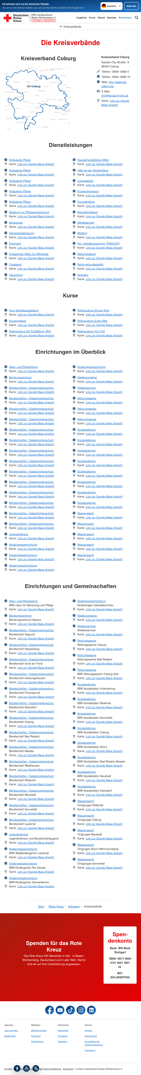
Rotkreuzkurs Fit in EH (91, 331)
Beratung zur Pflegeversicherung (29, 212)
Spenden (111, 17)
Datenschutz (91, 1036)
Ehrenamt (15, 243)
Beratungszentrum (20, 377)
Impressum (90, 1050)
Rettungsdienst (86, 254)
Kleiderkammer (86, 388)
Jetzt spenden (11, 1030)
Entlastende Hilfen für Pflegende (28, 254)
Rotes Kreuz (125, 17)
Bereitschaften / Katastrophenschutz (31, 388)
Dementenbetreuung (21, 233)
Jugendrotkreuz (18, 534)
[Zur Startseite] (29, 17)
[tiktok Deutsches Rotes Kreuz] (70, 1010)
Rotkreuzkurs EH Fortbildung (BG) (30, 331)
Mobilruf (82, 233)
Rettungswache (86, 398)
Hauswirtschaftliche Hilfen (93, 160)
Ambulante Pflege (20, 160)
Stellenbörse (37, 1041)
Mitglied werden (39, 1030)
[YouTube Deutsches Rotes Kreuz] (60, 1010)
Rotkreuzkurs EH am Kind (93, 310)
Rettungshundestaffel (90, 264)
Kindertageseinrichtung (23, 545)
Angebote (81, 17)
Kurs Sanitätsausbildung (24, 310)
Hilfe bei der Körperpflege (92, 170)
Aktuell (101, 17)
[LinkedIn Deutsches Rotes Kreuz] (91, 1010)
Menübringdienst (87, 212)
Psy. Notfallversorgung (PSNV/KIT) (98, 243)
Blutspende (16, 222)
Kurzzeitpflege (86, 202)
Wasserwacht (85, 513)
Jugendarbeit (85, 181)
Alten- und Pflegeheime (23, 367)
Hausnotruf (16, 275)
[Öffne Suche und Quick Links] (136, 17)
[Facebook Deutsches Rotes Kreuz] (49, 1010)
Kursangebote (17, 321)
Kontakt (88, 1030)
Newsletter (63, 1030)
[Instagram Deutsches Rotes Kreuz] (81, 1010)
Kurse (92, 17)
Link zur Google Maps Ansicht (115, 103)
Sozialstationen (86, 430)
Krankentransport (88, 191)
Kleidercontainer (87, 377)
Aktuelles (62, 1041)
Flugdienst (15, 264)
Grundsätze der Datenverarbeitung (94, 1043)
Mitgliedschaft (85, 222)
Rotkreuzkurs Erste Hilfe (92, 321)
